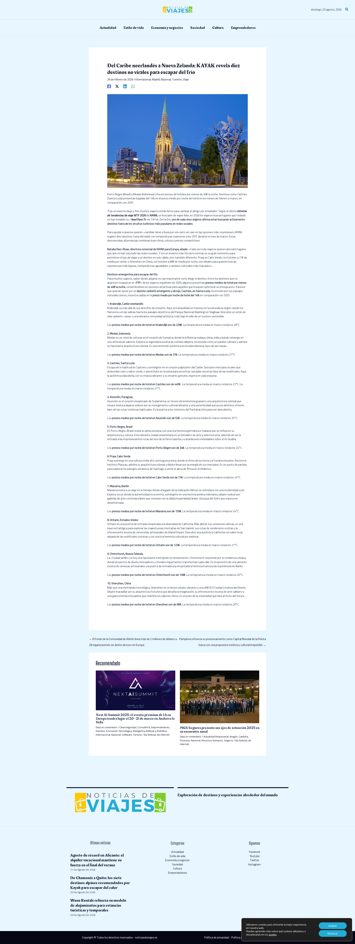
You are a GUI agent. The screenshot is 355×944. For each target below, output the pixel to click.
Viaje (186, 79)
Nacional (166, 79)
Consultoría (144, 727)
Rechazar (332, 933)
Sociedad (177, 864)
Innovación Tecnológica (119, 731)
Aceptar (332, 925)
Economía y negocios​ (177, 860)
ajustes (273, 934)
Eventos (100, 731)
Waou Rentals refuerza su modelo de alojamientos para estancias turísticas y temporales (98, 905)
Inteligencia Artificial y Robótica (150, 731)
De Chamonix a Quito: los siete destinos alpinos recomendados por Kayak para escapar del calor (100, 883)
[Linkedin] (125, 86)
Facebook (254, 852)
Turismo (177, 79)
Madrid (156, 79)
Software (127, 734)
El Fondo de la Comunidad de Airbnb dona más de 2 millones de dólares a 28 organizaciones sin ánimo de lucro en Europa (133, 639)
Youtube (255, 856)
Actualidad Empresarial (216, 736)
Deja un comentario (106, 727)
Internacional (143, 79)
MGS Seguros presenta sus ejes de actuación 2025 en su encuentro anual (219, 729)
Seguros (228, 740)
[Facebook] (109, 86)
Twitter (254, 860)
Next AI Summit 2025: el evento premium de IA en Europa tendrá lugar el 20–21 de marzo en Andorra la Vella (135, 718)
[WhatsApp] (133, 86)
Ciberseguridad (127, 727)
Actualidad (177, 852)
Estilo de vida (177, 856)
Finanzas (185, 740)
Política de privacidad (216, 937)
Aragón (234, 736)
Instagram (254, 864)
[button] (347, 10)
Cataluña (243, 736)
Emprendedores (160, 727)
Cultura (177, 868)
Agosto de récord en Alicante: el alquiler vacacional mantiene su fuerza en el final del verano (97, 860)
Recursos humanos (212, 740)
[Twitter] (117, 86)
